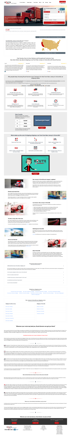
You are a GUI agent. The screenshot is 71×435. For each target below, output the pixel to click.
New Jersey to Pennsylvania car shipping (54, 291)
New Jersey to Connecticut (10, 318)
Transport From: (47, 14)
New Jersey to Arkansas (9, 313)
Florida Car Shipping (59, 431)
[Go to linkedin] (11, 429)
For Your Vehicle (22, 2)
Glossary (46, 2)
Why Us (40, 2)
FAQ (43, 2)
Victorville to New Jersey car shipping (16, 291)
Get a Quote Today (62, 1)
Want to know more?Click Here (42, 127)
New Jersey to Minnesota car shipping (28, 291)
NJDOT (28, 224)
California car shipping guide (35, 294)
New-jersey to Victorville (40, 311)
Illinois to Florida (59, 430)
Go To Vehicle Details (54, 22)
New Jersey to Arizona (9, 311)
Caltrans (34, 234)
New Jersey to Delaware (9, 320)
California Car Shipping (59, 433)
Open (51, 19)
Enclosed (55, 19)
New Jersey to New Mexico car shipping (41, 291)
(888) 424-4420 (47, 11)
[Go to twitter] (6, 429)
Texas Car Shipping (59, 432)
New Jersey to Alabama (9, 306)
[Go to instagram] (10, 429)
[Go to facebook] (5, 429)
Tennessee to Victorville (40, 313)
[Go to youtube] (8, 429)
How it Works (36, 2)
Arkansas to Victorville (40, 306)
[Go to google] (13, 429)
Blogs (50, 2)
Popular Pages (29, 2)
